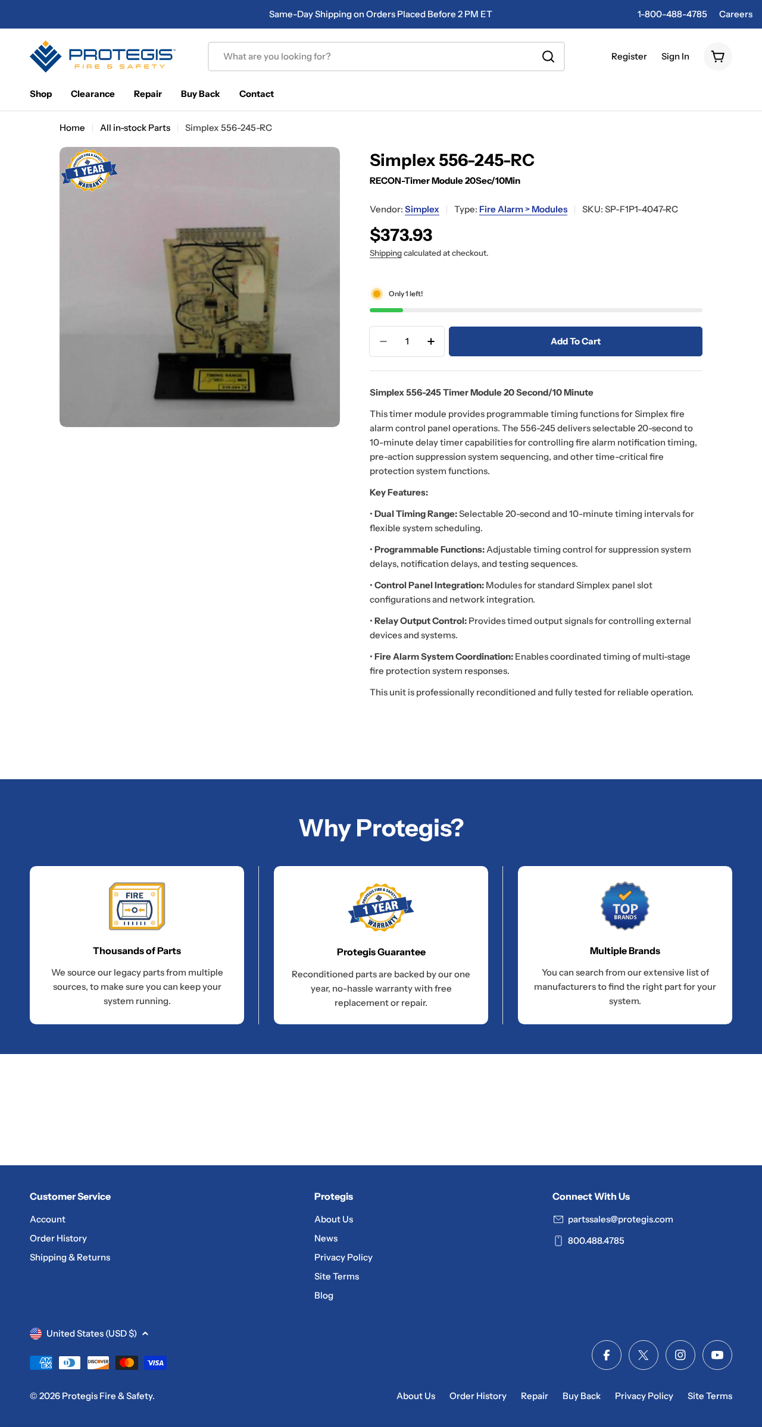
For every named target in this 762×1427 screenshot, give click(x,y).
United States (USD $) (91, 1333)
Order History (478, 1395)
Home (72, 127)
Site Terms (710, 1395)
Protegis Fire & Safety (107, 1395)
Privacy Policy (644, 1395)
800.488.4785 (596, 1240)
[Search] (548, 56)
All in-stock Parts (135, 127)
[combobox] (386, 56)
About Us (415, 1395)
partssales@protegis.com (620, 1219)
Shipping (386, 253)
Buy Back (582, 1395)
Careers (735, 14)
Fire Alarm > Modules (523, 209)
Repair (534, 1395)
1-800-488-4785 (672, 14)
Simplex (422, 209)
